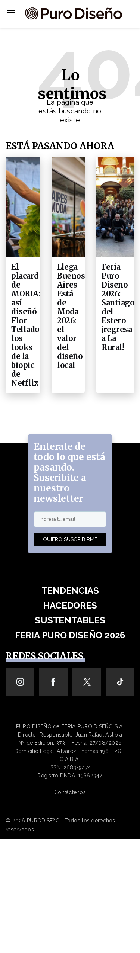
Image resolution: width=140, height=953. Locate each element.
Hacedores (70, 605)
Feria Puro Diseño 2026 (70, 635)
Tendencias (70, 590)
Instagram (20, 682)
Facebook (53, 682)
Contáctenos (70, 792)
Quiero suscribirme (70, 539)
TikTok (120, 682)
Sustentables (70, 620)
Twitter (86, 682)
